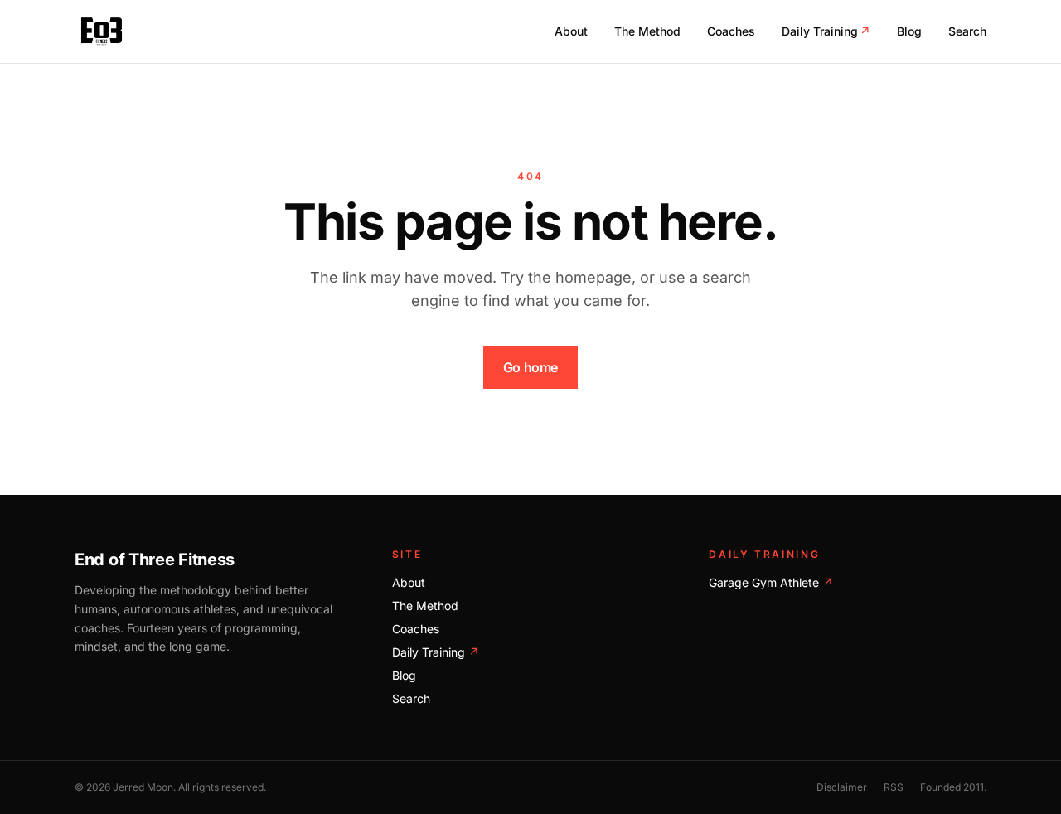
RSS (894, 787)
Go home (530, 367)
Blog (909, 31)
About (571, 31)
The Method (647, 31)
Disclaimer (841, 787)
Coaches (731, 31)
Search (967, 31)
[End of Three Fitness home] (101, 31)
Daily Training (826, 31)
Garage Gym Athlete (771, 582)
